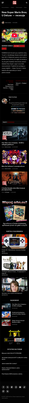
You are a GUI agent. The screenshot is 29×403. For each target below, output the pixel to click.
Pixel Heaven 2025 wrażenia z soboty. (12, 374)
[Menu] (3, 2)
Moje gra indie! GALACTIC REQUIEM (11, 353)
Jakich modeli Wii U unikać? (9, 363)
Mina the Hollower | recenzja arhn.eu (13, 166)
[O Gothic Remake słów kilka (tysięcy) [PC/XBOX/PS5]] (14, 179)
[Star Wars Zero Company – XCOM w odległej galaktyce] (14, 133)
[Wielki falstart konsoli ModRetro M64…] (6, 323)
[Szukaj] (26, 2)
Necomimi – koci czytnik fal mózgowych (12, 293)
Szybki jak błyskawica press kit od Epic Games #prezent (18, 314)
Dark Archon (8, 22)
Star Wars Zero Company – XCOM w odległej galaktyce (19, 306)
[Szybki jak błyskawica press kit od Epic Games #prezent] (6, 314)
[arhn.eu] (14, 2)
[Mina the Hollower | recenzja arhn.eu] (14, 157)
